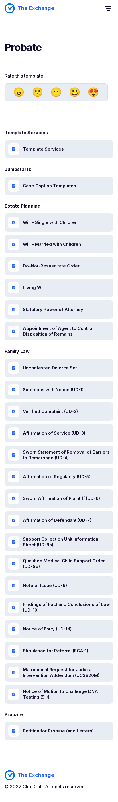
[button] (108, 8)
